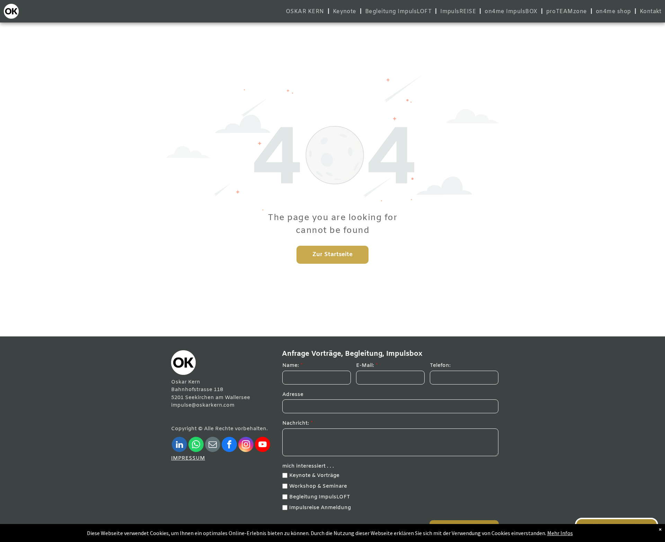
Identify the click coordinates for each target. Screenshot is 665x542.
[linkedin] (179, 445)
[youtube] (262, 445)
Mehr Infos (560, 533)
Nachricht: (295, 423)
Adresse (292, 394)
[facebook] (229, 445)
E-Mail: (365, 365)
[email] (212, 445)
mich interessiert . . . (308, 466)
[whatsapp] (196, 445)
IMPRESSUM (188, 458)
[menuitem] (305, 11)
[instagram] (246, 445)
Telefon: (440, 365)
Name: (290, 365)
